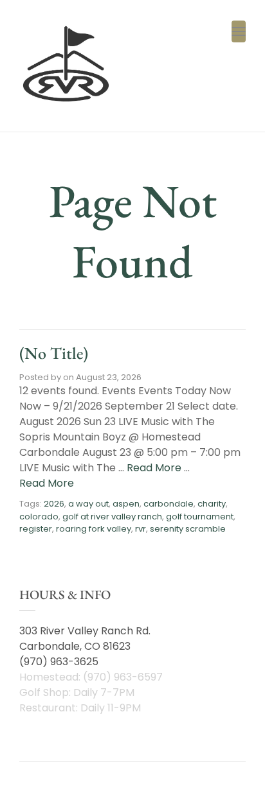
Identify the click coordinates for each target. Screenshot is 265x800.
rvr (140, 529)
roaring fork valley (93, 529)
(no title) (53, 353)
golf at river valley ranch (112, 516)
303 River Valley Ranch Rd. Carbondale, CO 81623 (85, 638)
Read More (154, 467)
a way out (88, 504)
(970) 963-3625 (58, 661)
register (35, 529)
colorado (39, 516)
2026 (54, 504)
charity (211, 504)
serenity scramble (188, 529)
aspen (126, 504)
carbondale (168, 504)
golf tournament (199, 516)
